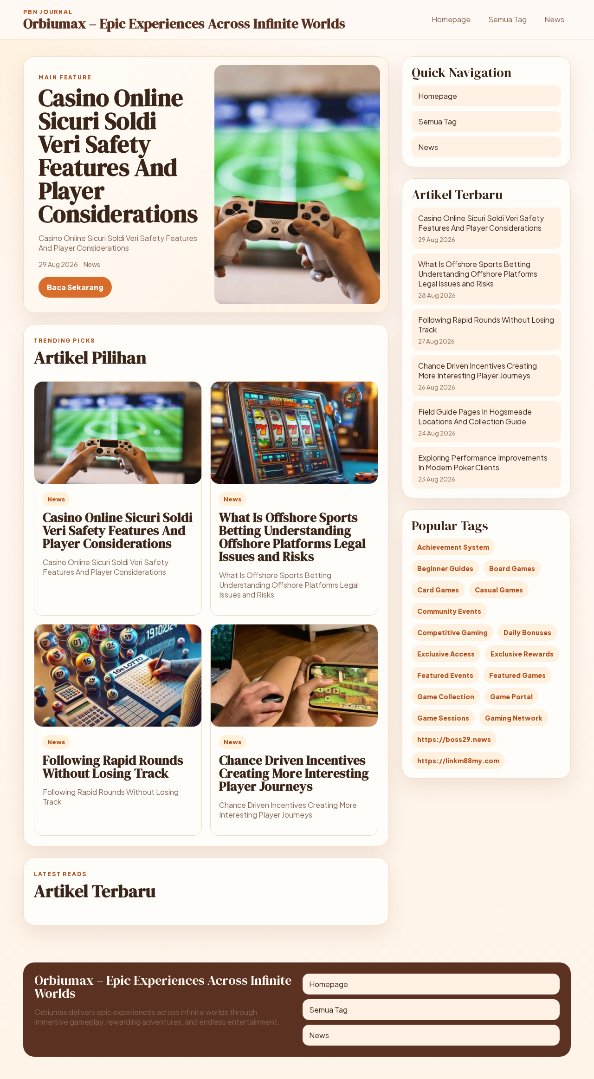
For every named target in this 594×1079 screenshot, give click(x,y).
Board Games (512, 568)
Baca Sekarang (75, 287)
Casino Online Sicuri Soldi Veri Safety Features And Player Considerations (118, 530)
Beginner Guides (445, 568)
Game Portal (511, 696)
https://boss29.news (454, 739)
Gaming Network (513, 718)
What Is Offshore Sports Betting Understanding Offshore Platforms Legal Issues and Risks (292, 536)
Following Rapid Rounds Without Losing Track (113, 766)
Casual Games (499, 589)
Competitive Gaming (452, 632)
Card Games (438, 589)
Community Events (449, 611)
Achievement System (453, 547)
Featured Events (445, 675)
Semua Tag (507, 19)
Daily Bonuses (527, 632)
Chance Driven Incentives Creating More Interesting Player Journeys (294, 773)
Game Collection (445, 696)
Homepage (451, 19)
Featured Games (517, 675)
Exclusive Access (446, 654)
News (554, 19)
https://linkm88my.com (458, 760)
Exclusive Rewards (522, 654)
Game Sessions (443, 718)
